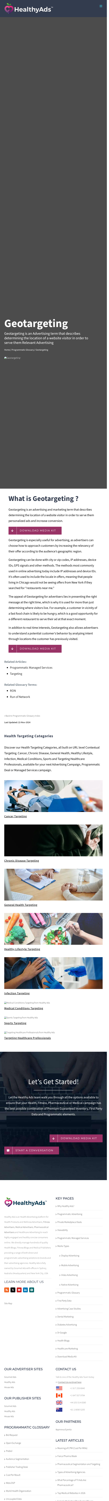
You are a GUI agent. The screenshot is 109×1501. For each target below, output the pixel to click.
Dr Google (62, 1332)
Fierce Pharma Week (67, 1456)
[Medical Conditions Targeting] (27, 1002)
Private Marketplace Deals (69, 1222)
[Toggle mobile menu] (101, 6)
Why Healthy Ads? (65, 1206)
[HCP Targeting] (29, 1032)
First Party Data (64, 1300)
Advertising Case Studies (69, 1308)
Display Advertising (70, 1255)
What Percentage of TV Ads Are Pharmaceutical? (71, 1482)
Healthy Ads (9, 1382)
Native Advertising (69, 1284)
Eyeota (68, 1429)
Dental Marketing (65, 1316)
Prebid (9, 1451)
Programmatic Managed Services (31, 667)
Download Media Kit (66, 1356)
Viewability (62, 1230)
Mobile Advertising (70, 1265)
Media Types (63, 1246)
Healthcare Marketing (67, 1348)
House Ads (9, 1387)
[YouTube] (19, 1289)
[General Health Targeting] (53, 869)
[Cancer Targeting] (53, 781)
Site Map (8, 1303)
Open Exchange (13, 1443)
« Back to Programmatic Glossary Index (22, 715)
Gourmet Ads (10, 1377)
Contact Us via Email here (69, 1382)
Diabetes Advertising (67, 1324)
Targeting (16, 673)
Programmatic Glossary (68, 1292)
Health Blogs (63, 1340)
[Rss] (6, 1289)
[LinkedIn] (25, 1289)
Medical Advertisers (24, 1227)
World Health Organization (18, 1491)
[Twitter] (13, 1289)
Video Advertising (69, 1275)
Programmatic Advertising (69, 1214)
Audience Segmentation (17, 1459)
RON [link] (13, 690)
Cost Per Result (13, 1475)
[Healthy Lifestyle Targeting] (53, 914)
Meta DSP (10, 1483)
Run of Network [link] (20, 697)
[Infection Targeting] (53, 958)
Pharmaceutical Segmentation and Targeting (78, 1464)
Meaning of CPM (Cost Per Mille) (72, 1448)
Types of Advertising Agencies (71, 1472)
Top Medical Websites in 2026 (71, 1493)
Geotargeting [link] (36, 323)
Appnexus (60, 1429)
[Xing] (31, 1289)
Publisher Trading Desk (17, 1467)
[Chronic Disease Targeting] (53, 825)
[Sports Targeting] (21, 1017)
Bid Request (11, 1435)
